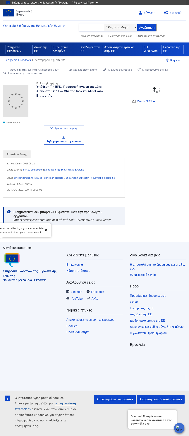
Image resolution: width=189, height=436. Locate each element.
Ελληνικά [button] (175, 12)
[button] (46, 230)
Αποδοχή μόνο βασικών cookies (161, 399)
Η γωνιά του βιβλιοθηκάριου (148, 333)
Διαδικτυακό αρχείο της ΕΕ (147, 320)
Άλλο (95, 298)
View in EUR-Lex (146, 101)
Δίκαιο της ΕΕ (40, 49)
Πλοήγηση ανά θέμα (120, 35)
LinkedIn (76, 291)
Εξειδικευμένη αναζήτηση (150, 35)
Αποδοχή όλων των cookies (115, 399)
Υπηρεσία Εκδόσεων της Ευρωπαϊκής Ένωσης (34, 25)
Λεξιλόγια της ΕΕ (141, 314)
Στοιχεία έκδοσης (17, 154)
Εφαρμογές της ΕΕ (142, 308)
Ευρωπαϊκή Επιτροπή (78, 177)
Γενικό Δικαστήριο (32, 169)
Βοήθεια (175, 60)
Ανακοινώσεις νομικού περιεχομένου (90, 319)
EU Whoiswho (151, 49)
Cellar (134, 302)
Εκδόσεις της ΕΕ (171, 49)
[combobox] (91, 27)
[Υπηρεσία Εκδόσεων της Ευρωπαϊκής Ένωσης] (17, 13)
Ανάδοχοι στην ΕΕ (90, 49)
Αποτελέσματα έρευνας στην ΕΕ (119, 49)
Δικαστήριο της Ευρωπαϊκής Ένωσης (64, 169)
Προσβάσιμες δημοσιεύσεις (148, 295)
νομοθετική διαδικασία (103, 177)
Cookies (71, 326)
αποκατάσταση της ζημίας (28, 177)
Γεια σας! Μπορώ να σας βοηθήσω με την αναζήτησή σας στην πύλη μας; (151, 420)
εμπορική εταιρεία (54, 177)
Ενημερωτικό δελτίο (143, 274)
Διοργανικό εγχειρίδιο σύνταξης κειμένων (156, 326)
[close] (173, 412)
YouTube (77, 298)
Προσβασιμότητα (77, 332)
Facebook (97, 291)
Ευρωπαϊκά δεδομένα (60, 49)
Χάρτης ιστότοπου (78, 270)
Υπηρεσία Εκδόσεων (14, 49)
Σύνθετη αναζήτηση (92, 35)
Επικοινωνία (74, 264)
